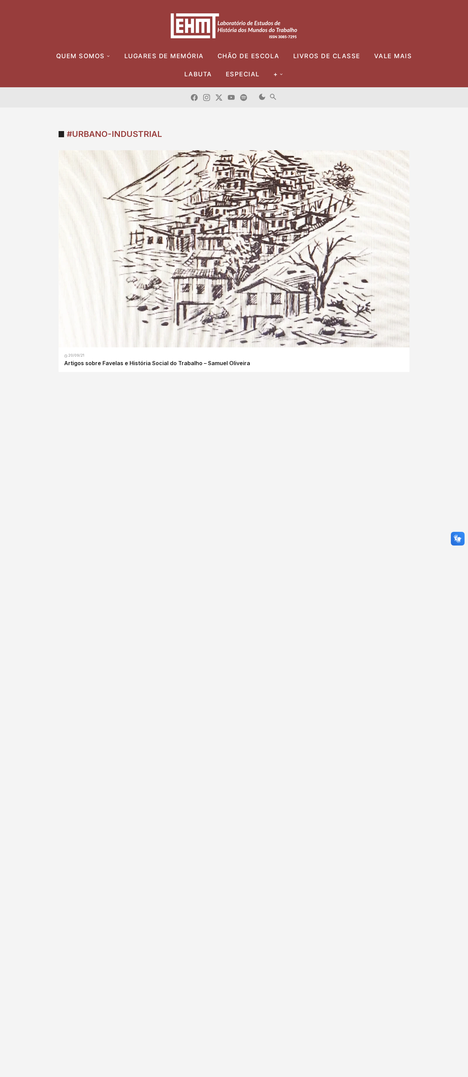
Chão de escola (249, 56)
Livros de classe (326, 56)
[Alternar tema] (262, 97)
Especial (243, 74)
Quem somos (80, 56)
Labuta (198, 74)
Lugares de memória (164, 56)
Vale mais (393, 56)
